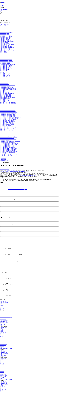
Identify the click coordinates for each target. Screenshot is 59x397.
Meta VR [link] (2, 303)
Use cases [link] (2, 325)
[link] (2, 2)
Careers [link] (1, 307)
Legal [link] (1, 328)
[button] (29, 1)
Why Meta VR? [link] (3, 319)
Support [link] (1, 331)
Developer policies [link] (3, 327)
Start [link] (1, 316)
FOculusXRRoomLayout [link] (9, 267)
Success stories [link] (3, 324)
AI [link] (0, 304)
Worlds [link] (1, 305)
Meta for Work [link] (3, 313)
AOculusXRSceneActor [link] (4, 169)
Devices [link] (1, 323)
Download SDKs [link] (3, 312)
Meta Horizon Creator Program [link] (6, 317)
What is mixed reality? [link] (4, 320)
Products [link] (2, 309)
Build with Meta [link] (3, 301)
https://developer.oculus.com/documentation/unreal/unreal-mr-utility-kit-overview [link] (15, 171)
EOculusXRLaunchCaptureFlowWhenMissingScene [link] (17, 189)
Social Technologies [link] (4, 302)
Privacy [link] (1, 329)
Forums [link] (1, 330)
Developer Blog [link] (3, 311)
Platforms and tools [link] (3, 321)
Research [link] (2, 308)
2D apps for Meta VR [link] (4, 322)
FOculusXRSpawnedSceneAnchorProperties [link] (16, 208)
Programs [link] (2, 314)
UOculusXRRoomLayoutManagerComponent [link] (28, 175)
